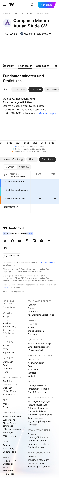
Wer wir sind (33, 359)
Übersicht (32, 324)
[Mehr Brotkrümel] (15, 13)
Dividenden (8, 368)
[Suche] (32, 5)
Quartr (5, 287)
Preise (31, 308)
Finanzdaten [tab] (25, 65)
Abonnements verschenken (41, 315)
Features (32, 305)
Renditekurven (10, 384)
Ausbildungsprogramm (39, 466)
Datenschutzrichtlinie (38, 408)
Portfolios (7, 381)
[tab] (19, 89)
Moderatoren (9, 435)
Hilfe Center (33, 369)
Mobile (6, 403)
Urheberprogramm (12, 429)
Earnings (7, 365)
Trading (7, 445)
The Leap (32, 334)
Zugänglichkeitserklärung (40, 414)
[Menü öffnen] (4, 5)
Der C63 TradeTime (37, 392)
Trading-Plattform (36, 447)
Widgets (32, 434)
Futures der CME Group (39, 343)
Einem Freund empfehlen (9, 424)
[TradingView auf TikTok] (49, 241)
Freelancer (8, 470)
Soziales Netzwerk (12, 416)
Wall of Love (9, 419)
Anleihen (7, 323)
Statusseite (33, 424)
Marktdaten (33, 311)
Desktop (7, 407)
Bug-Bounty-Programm (39, 421)
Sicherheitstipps (35, 418)
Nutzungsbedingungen (39, 401)
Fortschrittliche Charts (38, 444)
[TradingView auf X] (5, 241)
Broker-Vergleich (36, 331)
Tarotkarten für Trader (38, 388)
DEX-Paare (8, 333)
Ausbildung (8, 448)
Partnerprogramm (36, 463)
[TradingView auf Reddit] (5, 248)
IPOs (5, 372)
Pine (5, 336)
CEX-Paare (8, 330)
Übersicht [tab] (8, 65)
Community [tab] (42, 65)
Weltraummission (36, 362)
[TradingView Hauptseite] (11, 5)
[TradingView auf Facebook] (12, 241)
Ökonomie (8, 362)
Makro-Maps (9, 391)
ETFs (5, 320)
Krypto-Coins (9, 326)
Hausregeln (8, 432)
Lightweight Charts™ (38, 440)
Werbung (32, 456)
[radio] (10, 167)
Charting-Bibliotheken (38, 437)
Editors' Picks (9, 451)
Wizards (7, 467)
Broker (31, 327)
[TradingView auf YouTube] (20, 241)
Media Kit (32, 376)
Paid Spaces (9, 473)
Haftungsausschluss (37, 404)
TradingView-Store (37, 385)
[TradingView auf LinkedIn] (34, 241)
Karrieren (32, 372)
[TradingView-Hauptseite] (15, 228)
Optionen (7, 388)
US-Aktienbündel (36, 350)
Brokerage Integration (38, 460)
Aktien (6, 316)
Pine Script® (9, 394)
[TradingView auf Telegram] (41, 241)
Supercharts (9, 307)
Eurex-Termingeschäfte (39, 346)
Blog (30, 366)
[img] (50, 33)
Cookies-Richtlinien (37, 411)
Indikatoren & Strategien (9, 462)
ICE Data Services (47, 262)
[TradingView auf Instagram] (27, 241)
